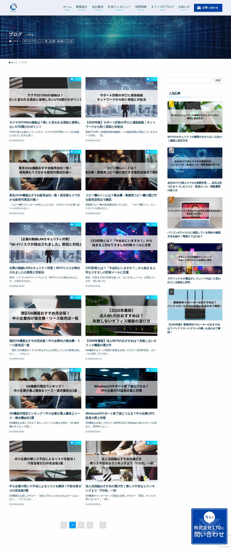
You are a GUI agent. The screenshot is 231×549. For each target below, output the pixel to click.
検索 (218, 80)
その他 (69, 41)
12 (102, 525)
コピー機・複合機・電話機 (51, 41)
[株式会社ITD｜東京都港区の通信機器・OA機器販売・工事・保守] (13, 8)
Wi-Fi (26, 41)
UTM (34, 41)
